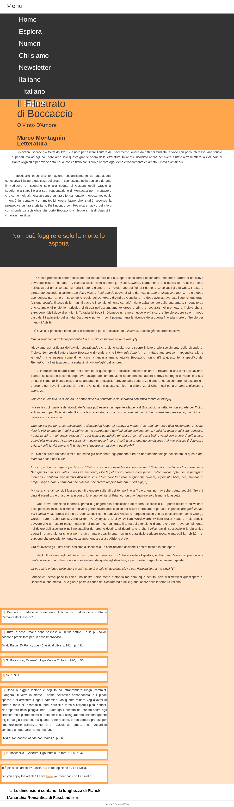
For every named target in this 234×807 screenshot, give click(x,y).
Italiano (30, 79)
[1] (117, 283)
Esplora (30, 31)
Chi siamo (34, 55)
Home (28, 19)
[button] (117, 5)
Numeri (29, 43)
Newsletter (35, 67)
